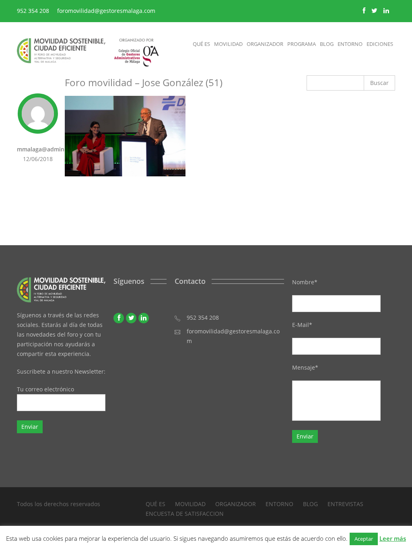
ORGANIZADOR (235, 504)
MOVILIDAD (190, 504)
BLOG (310, 504)
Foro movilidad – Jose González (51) (143, 82)
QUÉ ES (155, 504)
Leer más (392, 538)
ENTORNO (279, 504)
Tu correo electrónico (45, 389)
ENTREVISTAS (345, 504)
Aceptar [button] (363, 538)
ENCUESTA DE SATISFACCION (185, 513)
